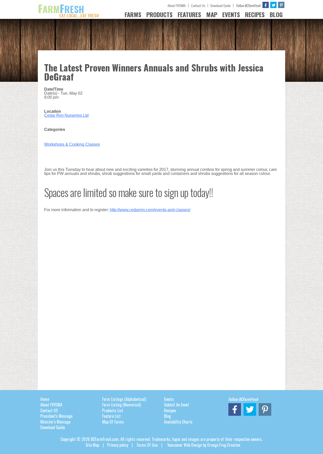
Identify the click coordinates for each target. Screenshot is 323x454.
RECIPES (255, 14)
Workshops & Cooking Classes (72, 144)
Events (169, 399)
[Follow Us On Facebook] (265, 5)
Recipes (170, 410)
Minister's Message (55, 422)
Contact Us (198, 5)
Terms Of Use (147, 445)
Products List (112, 410)
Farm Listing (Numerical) (121, 405)
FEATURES (189, 14)
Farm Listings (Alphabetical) (124, 399)
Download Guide (220, 5)
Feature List (111, 416)
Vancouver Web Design (184, 445)
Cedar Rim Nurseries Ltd (66, 115)
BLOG (276, 14)
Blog (167, 416)
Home (44, 399)
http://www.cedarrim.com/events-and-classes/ (150, 210)
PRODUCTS (159, 14)
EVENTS (231, 14)
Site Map (92, 445)
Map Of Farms (113, 422)
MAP (211, 14)
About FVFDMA (177, 5)
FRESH (68, 9)
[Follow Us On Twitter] (273, 5)
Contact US (49, 410)
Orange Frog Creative (223, 445)
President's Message (56, 416)
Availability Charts (178, 422)
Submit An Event (176, 405)
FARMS (133, 14)
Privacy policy (117, 445)
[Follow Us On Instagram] (281, 5)
